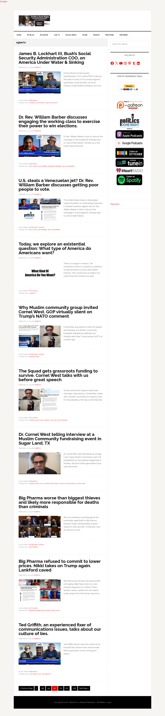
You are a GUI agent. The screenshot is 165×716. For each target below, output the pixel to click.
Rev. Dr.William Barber (38, 166)
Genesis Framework (87, 702)
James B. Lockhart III (37, 103)
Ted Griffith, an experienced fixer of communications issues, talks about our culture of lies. (60, 629)
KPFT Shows (33, 291)
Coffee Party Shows (36, 227)
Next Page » (84, 689)
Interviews (33, 100)
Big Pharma (33, 547)
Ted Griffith (46, 674)
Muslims (53, 420)
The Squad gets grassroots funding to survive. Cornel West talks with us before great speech (58, 375)
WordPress (101, 702)
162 (67, 688)
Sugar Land (80, 483)
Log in (109, 702)
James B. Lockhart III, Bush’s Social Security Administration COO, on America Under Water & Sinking (55, 58)
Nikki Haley (56, 610)
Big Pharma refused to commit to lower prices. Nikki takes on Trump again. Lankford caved (60, 565)
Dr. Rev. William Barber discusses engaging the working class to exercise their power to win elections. (59, 121)
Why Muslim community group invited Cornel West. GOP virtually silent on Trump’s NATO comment (58, 312)
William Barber (68, 166)
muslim (62, 483)
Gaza (42, 420)
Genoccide (49, 483)
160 (55, 688)
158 (43, 688)
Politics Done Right (82, 20)
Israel (47, 420)
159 (49, 688)
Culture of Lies (35, 674)
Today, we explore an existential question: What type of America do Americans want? (55, 248)
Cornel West (34, 356)
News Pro (73, 702)
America (32, 293)
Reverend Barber (54, 166)
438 (75, 688)
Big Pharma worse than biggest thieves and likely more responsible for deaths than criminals (59, 502)
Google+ (3, 1)
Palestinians (63, 420)
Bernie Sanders (35, 610)
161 (61, 688)
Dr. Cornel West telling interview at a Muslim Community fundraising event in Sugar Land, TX (60, 439)
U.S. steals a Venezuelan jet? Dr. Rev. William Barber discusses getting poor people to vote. (58, 185)
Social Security (52, 103)
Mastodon (114, 204)
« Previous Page (26, 689)
